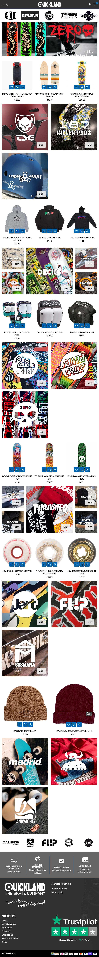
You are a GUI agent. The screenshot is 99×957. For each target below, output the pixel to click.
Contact (4, 920)
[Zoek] (7, 4)
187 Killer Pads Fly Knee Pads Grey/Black (17, 332)
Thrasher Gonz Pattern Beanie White (74, 731)
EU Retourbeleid (7, 934)
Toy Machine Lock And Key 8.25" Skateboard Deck (17, 477)
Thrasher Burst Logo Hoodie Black (50, 237)
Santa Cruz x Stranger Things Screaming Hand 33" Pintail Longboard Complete (82, 95)
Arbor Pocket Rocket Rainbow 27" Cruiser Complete (17, 95)
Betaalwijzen (6, 931)
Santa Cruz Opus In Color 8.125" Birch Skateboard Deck (82, 477)
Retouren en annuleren (10, 938)
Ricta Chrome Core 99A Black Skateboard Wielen (49, 572)
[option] (10, 15)
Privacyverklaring (57, 892)
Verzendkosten (7, 927)
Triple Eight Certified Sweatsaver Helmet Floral (82, 333)
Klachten (5, 941)
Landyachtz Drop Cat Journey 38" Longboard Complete (49, 95)
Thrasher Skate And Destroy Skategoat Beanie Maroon (25, 731)
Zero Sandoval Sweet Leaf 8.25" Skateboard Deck (49, 477)
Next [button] (96, 16)
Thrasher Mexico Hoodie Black (17, 237)
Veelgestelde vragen (9, 923)
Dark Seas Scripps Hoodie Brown (82, 237)
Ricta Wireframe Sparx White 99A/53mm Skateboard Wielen (17, 572)
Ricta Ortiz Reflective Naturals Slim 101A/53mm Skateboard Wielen (82, 572)
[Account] (90, 4)
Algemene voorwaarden (59, 888)
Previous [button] (3, 16)
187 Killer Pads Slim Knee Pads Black (49, 332)
